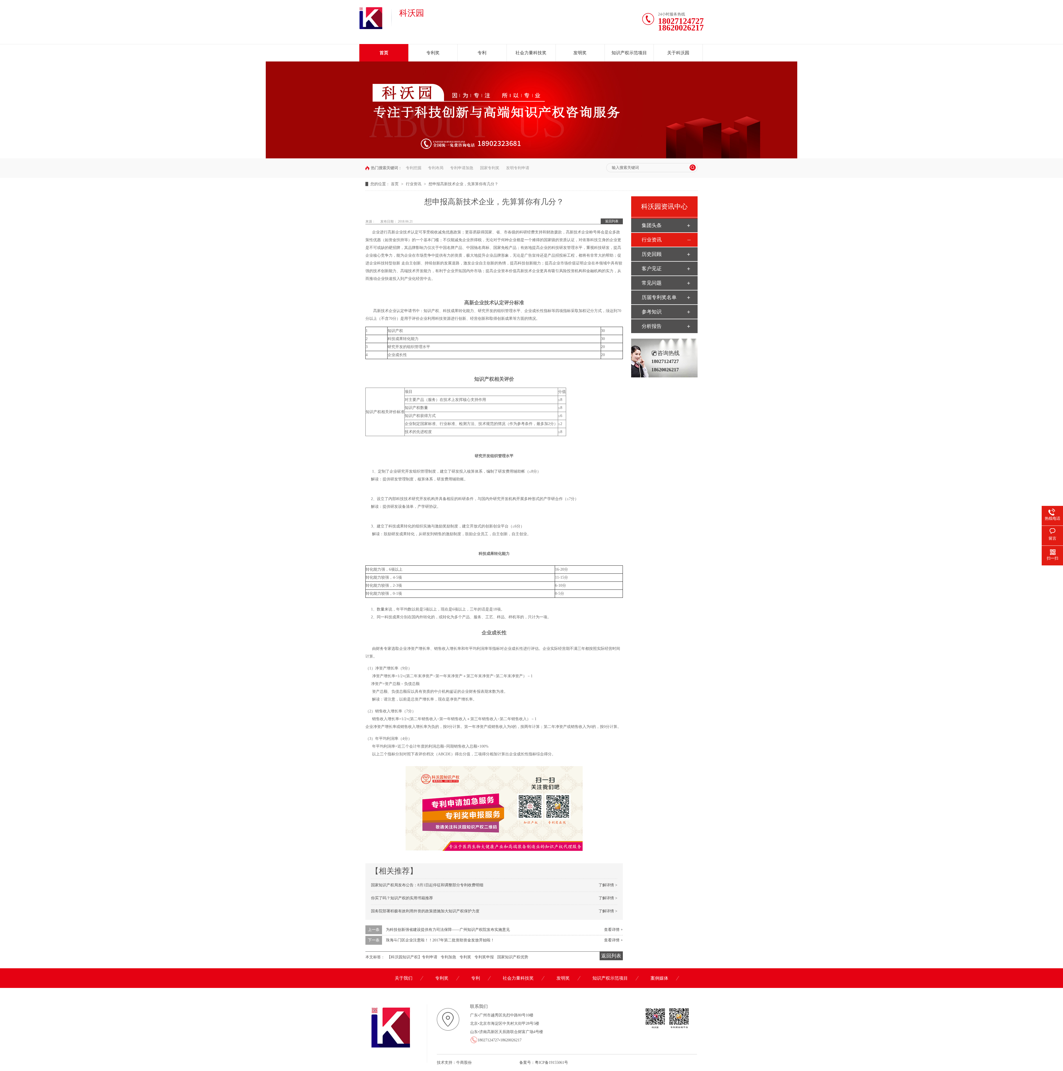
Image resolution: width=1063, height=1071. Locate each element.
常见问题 (652, 283)
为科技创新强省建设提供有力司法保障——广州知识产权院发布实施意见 (448, 930)
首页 (384, 52)
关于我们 (403, 978)
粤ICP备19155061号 (551, 1062)
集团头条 (652, 225)
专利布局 (435, 168)
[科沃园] (371, 28)
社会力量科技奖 (530, 52)
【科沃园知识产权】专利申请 (412, 957)
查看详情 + (613, 930)
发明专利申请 (517, 168)
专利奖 (433, 52)
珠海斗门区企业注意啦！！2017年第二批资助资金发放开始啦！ (440, 940)
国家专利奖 (489, 168)
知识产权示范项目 (629, 52)
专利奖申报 (484, 957)
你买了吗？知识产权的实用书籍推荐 (402, 898)
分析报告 (652, 326)
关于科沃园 (678, 52)
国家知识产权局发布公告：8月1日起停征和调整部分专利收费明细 (427, 885)
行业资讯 (414, 184)
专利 (482, 52)
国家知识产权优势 (512, 957)
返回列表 (611, 221)
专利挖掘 (413, 168)
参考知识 (652, 312)
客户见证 (652, 268)
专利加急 (448, 957)
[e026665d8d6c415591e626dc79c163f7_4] (531, 157)
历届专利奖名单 (659, 297)
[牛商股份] (473, 1062)
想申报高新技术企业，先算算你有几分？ (463, 184)
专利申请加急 (461, 168)
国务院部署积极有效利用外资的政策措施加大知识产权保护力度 (425, 911)
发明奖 (580, 52)
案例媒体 (659, 978)
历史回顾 (652, 254)
